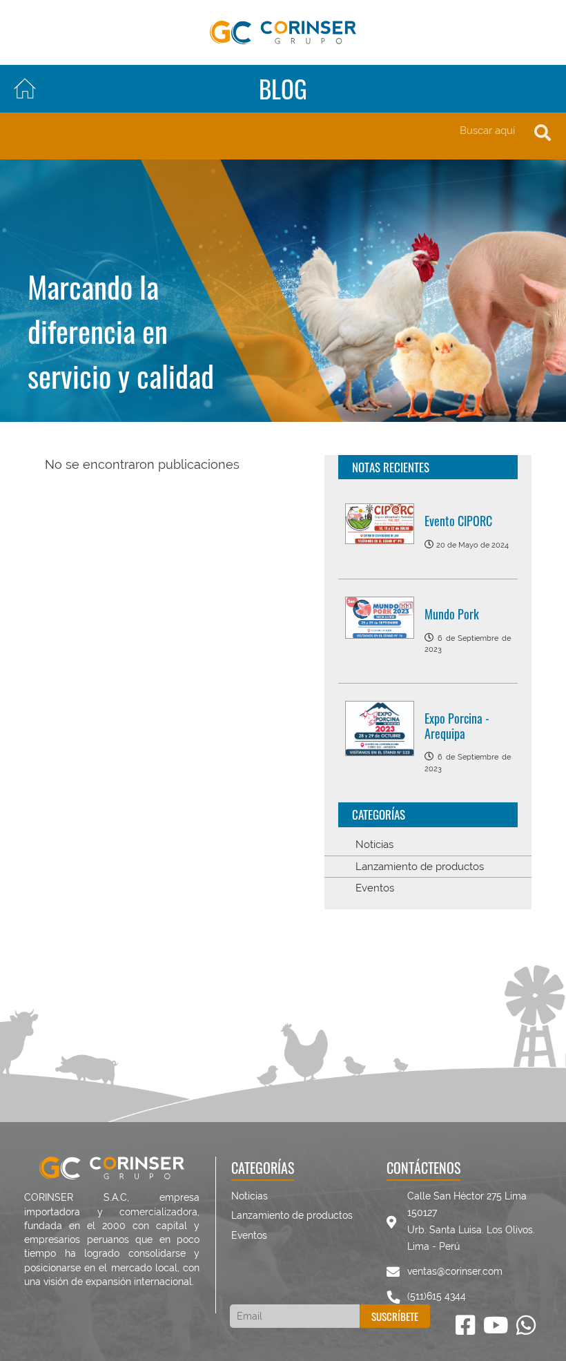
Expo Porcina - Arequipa (456, 725)
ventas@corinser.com (454, 1271)
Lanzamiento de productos (419, 866)
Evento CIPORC (458, 521)
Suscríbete (394, 1316)
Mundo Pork (451, 614)
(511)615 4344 (436, 1296)
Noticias (374, 844)
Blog (283, 88)
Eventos (374, 888)
